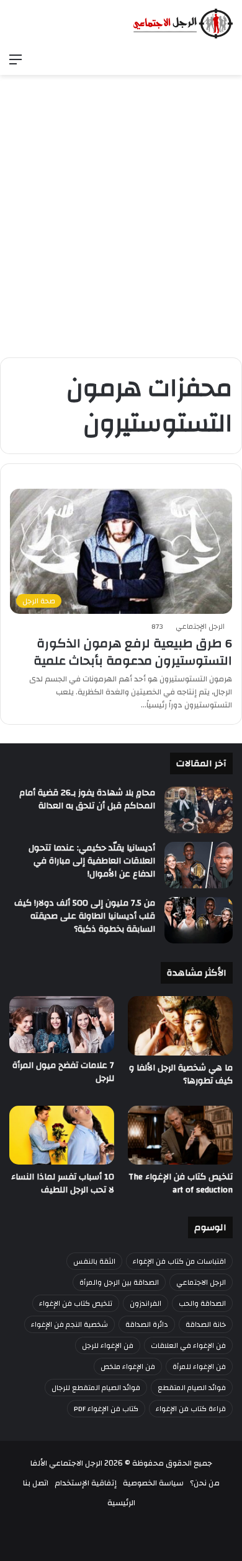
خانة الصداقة (206, 1324)
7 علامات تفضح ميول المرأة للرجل (63, 1072)
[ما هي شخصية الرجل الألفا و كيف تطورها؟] (180, 1025)
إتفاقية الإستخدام (86, 1483)
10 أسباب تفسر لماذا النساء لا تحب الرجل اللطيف (62, 1183)
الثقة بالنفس (94, 1261)
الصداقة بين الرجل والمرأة (119, 1282)
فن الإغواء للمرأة (199, 1366)
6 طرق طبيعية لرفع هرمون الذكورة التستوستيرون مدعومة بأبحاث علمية (133, 652)
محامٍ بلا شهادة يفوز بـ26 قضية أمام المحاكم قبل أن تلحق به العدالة (87, 799)
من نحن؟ (205, 1483)
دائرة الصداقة (146, 1324)
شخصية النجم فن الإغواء (69, 1324)
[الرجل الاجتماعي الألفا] (183, 23)
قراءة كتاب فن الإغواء (191, 1408)
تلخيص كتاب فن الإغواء (75, 1303)
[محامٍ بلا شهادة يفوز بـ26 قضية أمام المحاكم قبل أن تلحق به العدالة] (198, 810)
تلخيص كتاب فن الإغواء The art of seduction (180, 1183)
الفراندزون (145, 1303)
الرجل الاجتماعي (201, 1282)
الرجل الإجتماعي (200, 626)
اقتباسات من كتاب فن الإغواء (179, 1261)
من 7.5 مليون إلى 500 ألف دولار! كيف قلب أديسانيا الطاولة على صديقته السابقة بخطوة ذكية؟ (84, 916)
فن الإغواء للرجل (107, 1345)
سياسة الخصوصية (153, 1483)
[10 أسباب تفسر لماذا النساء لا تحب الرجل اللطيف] (61, 1135)
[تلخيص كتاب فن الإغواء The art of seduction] (180, 1135)
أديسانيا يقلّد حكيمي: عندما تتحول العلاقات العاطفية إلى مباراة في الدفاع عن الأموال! (92, 861)
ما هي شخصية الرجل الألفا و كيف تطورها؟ (181, 1074)
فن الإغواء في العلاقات (188, 1345)
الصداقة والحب (202, 1303)
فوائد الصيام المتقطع (192, 1387)
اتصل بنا (35, 1483)
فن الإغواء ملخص (128, 1366)
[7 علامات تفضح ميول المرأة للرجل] (61, 1024)
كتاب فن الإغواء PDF (106, 1408)
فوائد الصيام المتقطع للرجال (96, 1387)
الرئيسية (121, 1502)
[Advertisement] (121, 227)
